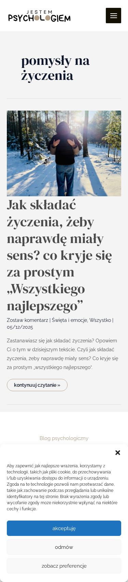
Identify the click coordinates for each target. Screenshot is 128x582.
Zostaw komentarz (27, 320)
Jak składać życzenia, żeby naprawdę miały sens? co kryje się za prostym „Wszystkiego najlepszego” (59, 254)
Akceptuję (64, 528)
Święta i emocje (69, 320)
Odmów (64, 547)
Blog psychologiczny (64, 438)
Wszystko (100, 320)
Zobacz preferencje (64, 566)
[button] (117, 452)
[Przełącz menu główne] (113, 15)
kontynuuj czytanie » (37, 383)
